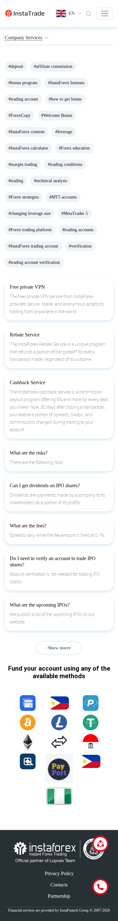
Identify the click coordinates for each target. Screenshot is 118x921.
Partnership (59, 896)
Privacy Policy (59, 873)
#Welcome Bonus (56, 115)
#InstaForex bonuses (66, 82)
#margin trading (22, 164)
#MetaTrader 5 (74, 213)
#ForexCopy (19, 115)
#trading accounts (77, 229)
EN (72, 13)
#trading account (23, 99)
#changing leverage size (29, 213)
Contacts (59, 884)
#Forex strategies (23, 197)
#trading (15, 180)
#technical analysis (50, 180)
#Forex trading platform (30, 229)
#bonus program (22, 82)
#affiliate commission (53, 66)
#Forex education (74, 148)
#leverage (63, 131)
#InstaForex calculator (28, 148)
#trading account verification (34, 262)
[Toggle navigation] (104, 13)
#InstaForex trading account (33, 246)
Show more (59, 647)
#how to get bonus (65, 99)
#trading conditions (65, 164)
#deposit (15, 66)
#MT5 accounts (63, 197)
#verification (80, 246)
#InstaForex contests (26, 131)
